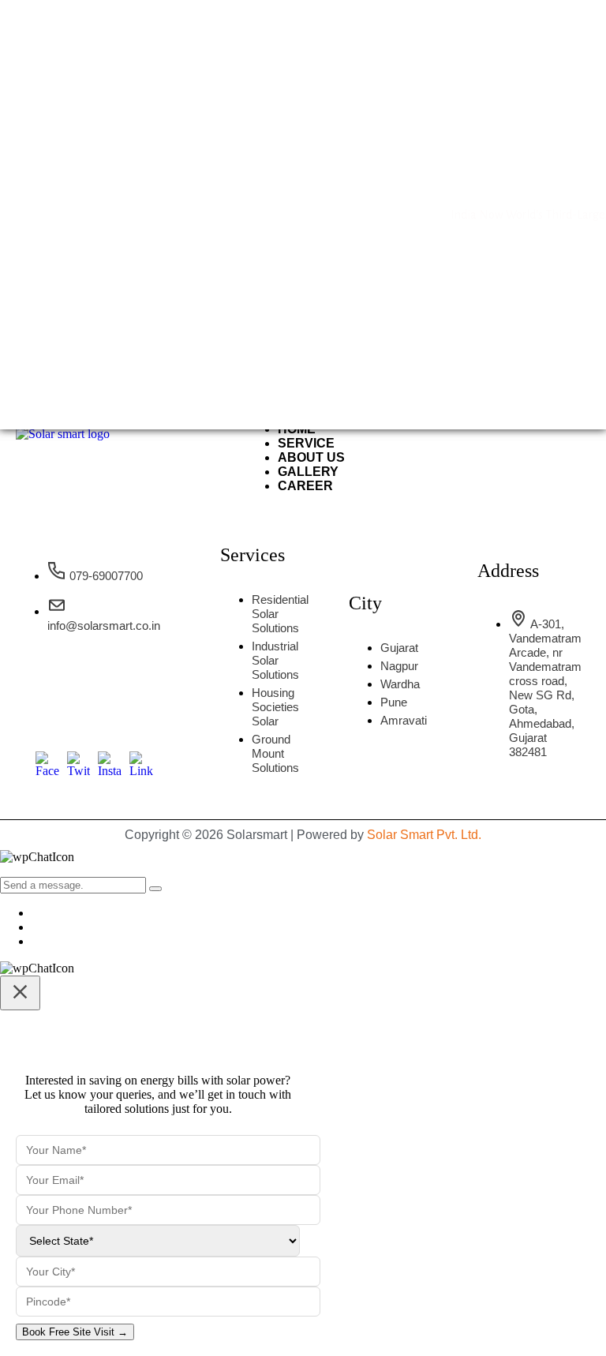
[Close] (20, 993)
